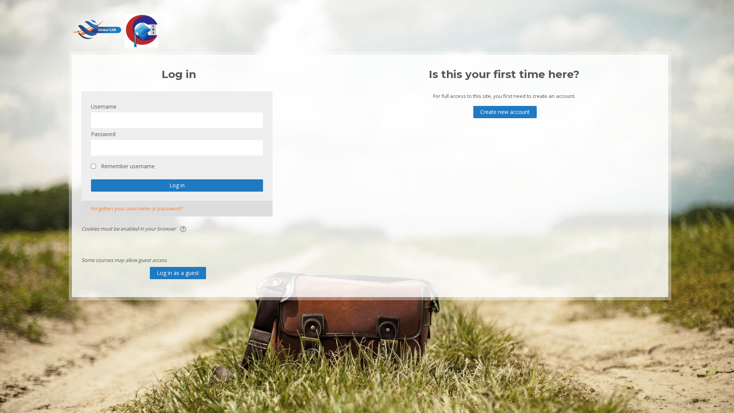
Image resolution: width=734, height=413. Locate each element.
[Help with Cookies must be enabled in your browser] (183, 228)
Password (103, 134)
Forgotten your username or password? (137, 208)
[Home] (114, 29)
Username (104, 106)
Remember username (128, 166)
